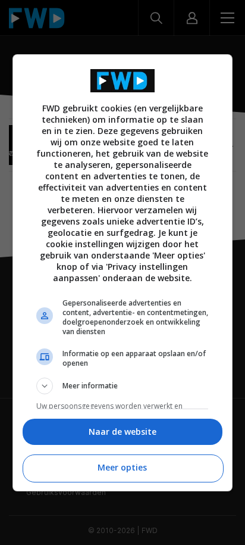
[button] (122, 386)
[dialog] (122, 272)
